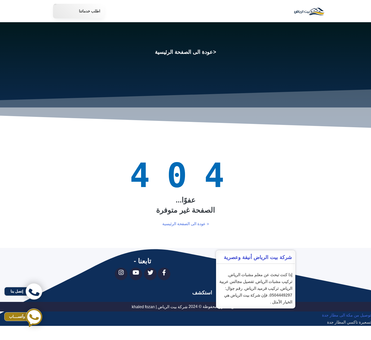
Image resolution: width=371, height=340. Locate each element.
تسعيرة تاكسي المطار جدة (349, 322)
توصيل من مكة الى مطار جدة (346, 315)
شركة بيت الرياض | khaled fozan (160, 307)
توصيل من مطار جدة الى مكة (346, 336)
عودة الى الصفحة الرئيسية (184, 52)
